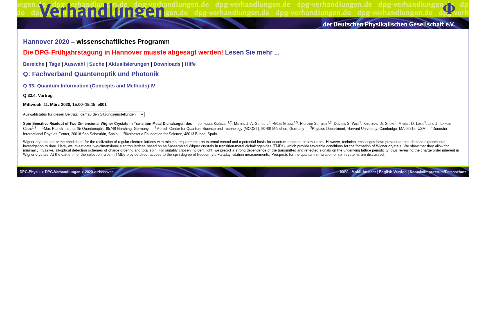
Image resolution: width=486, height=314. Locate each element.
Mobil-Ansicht (364, 172)
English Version (393, 172)
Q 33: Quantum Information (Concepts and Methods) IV (89, 86)
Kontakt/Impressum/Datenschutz (438, 172)
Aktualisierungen (128, 64)
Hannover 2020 (46, 41)
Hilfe (190, 64)
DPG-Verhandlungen (62, 172)
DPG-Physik (30, 172)
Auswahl (74, 64)
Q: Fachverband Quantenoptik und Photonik (91, 74)
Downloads (167, 64)
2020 (89, 172)
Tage (54, 64)
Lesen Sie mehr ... (252, 52)
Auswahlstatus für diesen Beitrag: (51, 114)
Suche (96, 64)
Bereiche (33, 64)
